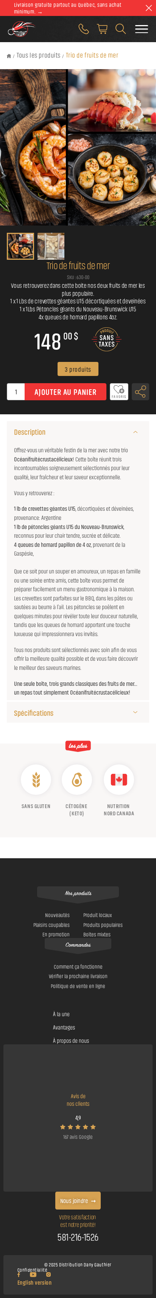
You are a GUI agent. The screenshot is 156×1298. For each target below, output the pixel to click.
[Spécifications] (135, 712)
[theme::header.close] (148, 8)
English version (34, 1282)
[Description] (135, 431)
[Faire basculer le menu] (141, 29)
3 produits (78, 369)
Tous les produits (39, 55)
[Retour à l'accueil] (9, 56)
